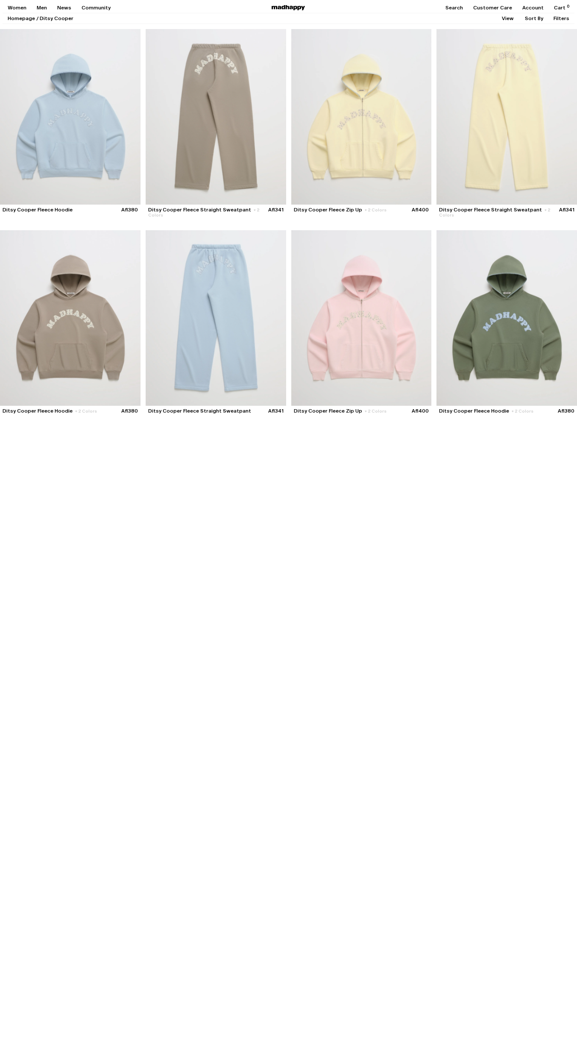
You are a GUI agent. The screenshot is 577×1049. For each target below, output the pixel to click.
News (64, 8)
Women (17, 8)
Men (42, 8)
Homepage (21, 18)
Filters (561, 18)
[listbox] (507, 18)
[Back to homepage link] (288, 7)
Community (96, 8)
